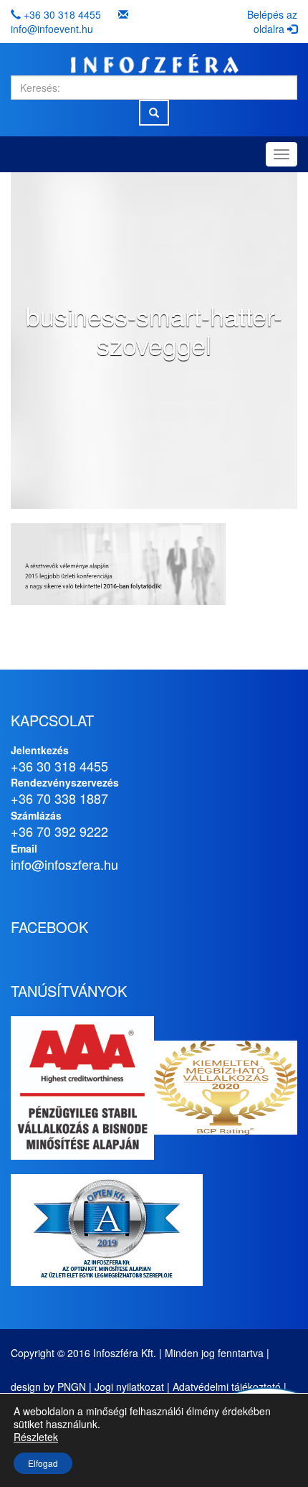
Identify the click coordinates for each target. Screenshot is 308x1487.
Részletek (36, 1436)
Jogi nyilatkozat (129, 1386)
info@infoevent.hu (52, 29)
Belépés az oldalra (272, 21)
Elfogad (43, 1463)
